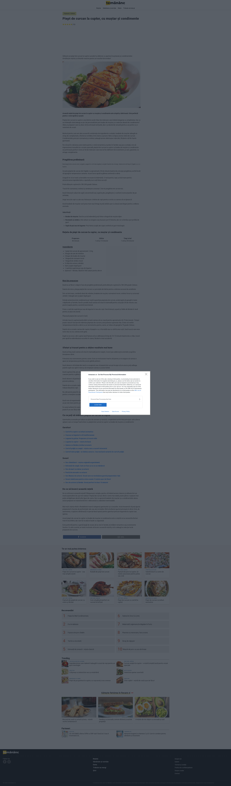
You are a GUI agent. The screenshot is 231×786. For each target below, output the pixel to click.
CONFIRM (98, 405)
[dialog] (115, 393)
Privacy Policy (126, 411)
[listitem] (115, 399)
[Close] (146, 374)
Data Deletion (105, 411)
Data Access (115, 411)
